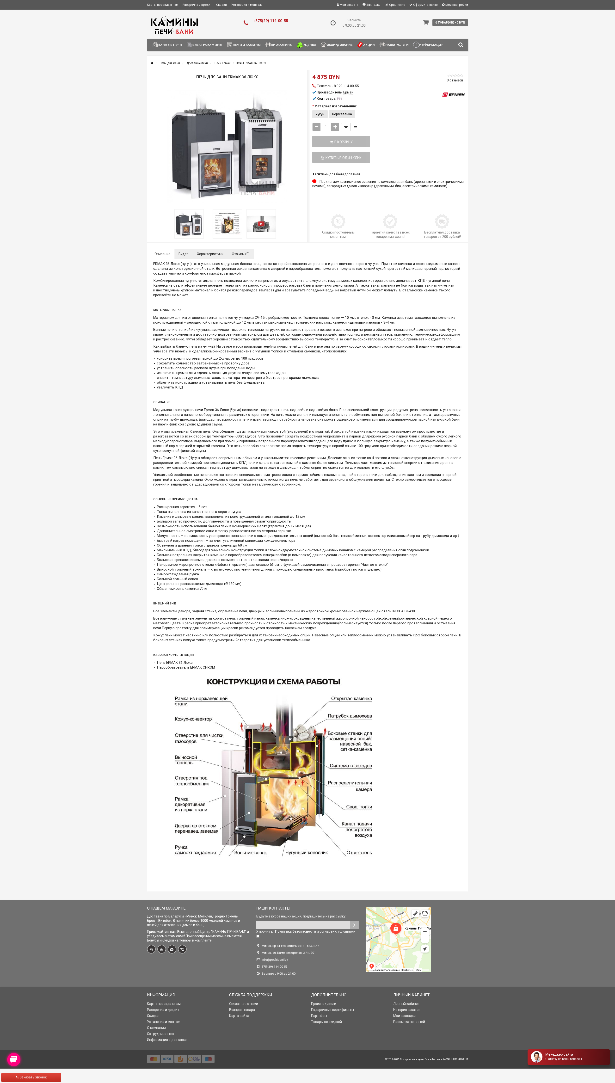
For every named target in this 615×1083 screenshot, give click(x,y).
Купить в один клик (343, 158)
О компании (156, 1028)
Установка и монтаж (246, 4)
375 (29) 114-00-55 (274, 966)
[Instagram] (151, 949)
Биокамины (282, 45)
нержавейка (342, 114)
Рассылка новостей (409, 1022)
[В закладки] (346, 127)
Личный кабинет (406, 1004)
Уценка (309, 45)
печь (325, 174)
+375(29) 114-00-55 (270, 20)
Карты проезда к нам (162, 4)
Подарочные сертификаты (332, 1010)
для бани (336, 174)
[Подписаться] (354, 925)
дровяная (352, 174)
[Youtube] (161, 949)
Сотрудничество (160, 1034)
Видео (183, 254)
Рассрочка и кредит (197, 4)
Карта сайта (239, 1016)
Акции (369, 45)
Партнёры (319, 1016)
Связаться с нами (243, 1004)
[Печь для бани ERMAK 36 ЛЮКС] (227, 147)
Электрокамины (207, 45)
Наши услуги (397, 45)
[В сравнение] (355, 127)
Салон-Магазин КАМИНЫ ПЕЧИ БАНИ (446, 1059)
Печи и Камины (247, 45)
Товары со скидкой (326, 1022)
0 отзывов (455, 80)
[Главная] (151, 63)
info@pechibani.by (275, 959)
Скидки (221, 4)
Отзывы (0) (241, 254)
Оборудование (340, 45)
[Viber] (182, 949)
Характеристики (210, 254)
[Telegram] (172, 949)
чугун (320, 114)
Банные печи (170, 45)
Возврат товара (242, 1010)
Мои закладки (404, 1016)
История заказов (406, 1010)
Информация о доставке (167, 1040)
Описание (162, 254)
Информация (431, 45)
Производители (323, 1004)
